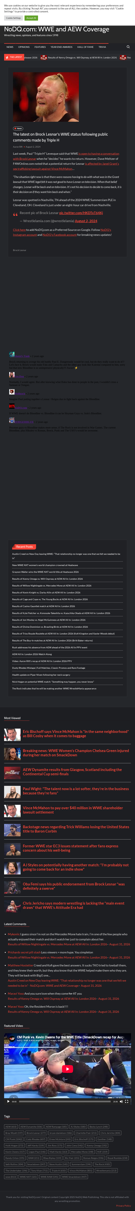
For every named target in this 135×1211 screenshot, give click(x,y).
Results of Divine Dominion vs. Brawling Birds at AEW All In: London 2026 (50, 626)
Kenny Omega (97, 1145)
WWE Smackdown (74, 1176)
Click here (19, 230)
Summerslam (81, 1164)
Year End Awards (61, 47)
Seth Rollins (14, 1164)
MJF (102, 1151)
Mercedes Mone (82, 1151)
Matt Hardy (58, 1151)
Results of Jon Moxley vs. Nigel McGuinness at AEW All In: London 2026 (48, 619)
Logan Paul (37, 1151)
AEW (10, 1126)
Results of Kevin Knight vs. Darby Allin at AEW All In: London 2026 (46, 592)
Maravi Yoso (16, 993)
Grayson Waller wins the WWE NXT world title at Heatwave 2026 (45, 571)
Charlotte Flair (86, 1133)
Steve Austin (58, 1164)
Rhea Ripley (52, 1158)
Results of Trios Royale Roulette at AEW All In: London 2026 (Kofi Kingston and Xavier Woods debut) (63, 633)
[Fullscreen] (126, 1101)
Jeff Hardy (35, 1145)
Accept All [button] (31, 18)
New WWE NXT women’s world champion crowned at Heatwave (45, 565)
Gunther (104, 1139)
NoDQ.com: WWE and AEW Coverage (56, 29)
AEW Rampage (56, 1126)
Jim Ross (55, 1145)
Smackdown (36, 1164)
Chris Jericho (110, 1133)
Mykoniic (14, 934)
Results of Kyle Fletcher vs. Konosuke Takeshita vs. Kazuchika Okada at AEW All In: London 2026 (61, 613)
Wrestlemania (106, 1170)
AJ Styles (78, 1126)
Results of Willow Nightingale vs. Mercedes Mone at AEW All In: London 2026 (51, 585)
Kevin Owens (15, 1151)
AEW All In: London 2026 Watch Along (32, 654)
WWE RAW (49, 1176)
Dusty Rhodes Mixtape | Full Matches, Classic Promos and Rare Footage (48, 667)
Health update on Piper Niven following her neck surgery (41, 674)
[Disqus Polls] (67, 304)
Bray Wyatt (14, 1133)
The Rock (102, 1164)
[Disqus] (67, 391)
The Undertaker (16, 1170)
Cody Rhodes (35, 1139)
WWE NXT (28, 1176)
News (10, 47)
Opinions (23, 47)
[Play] (8, 1101)
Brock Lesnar (19, 250)
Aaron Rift (18, 146)
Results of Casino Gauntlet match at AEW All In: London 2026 (43, 606)
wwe (10, 1176)
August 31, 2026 (119, 944)
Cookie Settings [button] (13, 18)
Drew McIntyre (60, 1139)
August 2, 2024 (86, 221)
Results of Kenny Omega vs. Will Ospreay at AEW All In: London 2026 (62, 57)
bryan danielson (61, 1133)
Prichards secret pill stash (24, 952)
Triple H (59, 1170)
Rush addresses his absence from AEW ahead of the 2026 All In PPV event (49, 647)
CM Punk (13, 1139)
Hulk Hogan (14, 1145)
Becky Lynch (99, 1126)
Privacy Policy (123, 1205)
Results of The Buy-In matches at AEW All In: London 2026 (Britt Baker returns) (52, 640)
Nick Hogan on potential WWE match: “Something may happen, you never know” (53, 681)
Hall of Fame (85, 47)
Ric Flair (72, 1158)
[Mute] (121, 1101)
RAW (33, 1158)
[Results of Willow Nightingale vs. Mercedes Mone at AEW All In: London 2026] (102, 57)
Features (40, 47)
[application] (67, 1069)
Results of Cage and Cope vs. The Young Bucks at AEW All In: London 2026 (50, 599)
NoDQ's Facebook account (60, 234)
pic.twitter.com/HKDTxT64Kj (81, 213)
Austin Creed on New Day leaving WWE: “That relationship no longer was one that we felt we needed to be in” (66, 556)
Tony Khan (39, 1170)
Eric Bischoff (84, 1139)
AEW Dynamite (31, 1126)
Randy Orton (14, 1158)
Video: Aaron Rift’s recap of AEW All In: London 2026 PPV (42, 661)
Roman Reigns (93, 1158)
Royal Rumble (117, 1158)
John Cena (74, 1145)
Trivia (102, 47)
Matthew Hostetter (20, 965)
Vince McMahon (81, 1170)
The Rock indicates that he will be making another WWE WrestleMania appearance (54, 688)
